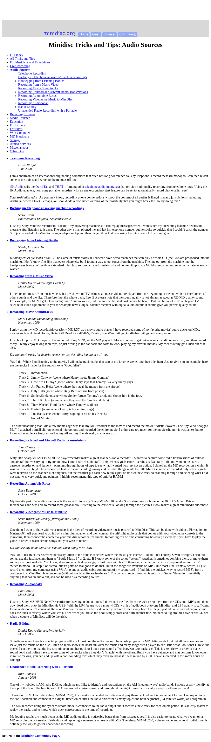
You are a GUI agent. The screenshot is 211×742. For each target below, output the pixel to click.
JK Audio (17, 186)
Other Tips (17, 151)
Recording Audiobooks (33, 103)
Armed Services (20, 144)
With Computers (20, 132)
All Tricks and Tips (22, 58)
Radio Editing (27, 106)
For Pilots (16, 129)
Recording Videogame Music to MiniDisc (45, 99)
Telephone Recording (32, 73)
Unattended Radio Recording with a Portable (47, 110)
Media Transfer (20, 118)
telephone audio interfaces (102, 186)
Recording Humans (22, 114)
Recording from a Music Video (38, 84)
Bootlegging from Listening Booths (41, 81)
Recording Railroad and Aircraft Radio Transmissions (53, 92)
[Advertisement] (105, 11)
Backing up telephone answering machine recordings (52, 77)
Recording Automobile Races (37, 95)
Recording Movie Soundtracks (38, 88)
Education (16, 121)
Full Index (16, 55)
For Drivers (17, 125)
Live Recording (20, 66)
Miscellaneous (19, 147)
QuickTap (41, 186)
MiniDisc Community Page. (40, 735)
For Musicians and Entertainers (30, 62)
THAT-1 (60, 186)
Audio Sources (20, 69)
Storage (15, 140)
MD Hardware (19, 136)
